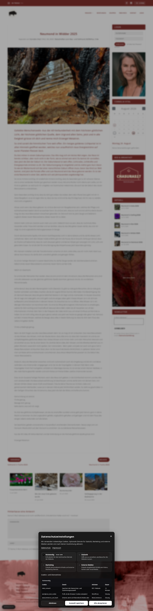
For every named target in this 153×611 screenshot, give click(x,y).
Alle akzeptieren (100, 603)
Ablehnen (52, 603)
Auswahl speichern (76, 603)
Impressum (56, 548)
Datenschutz (46, 548)
